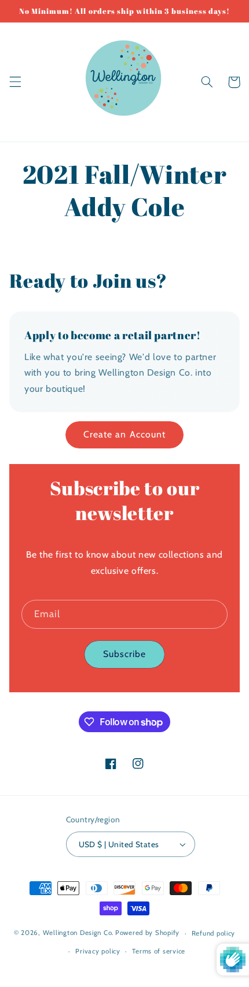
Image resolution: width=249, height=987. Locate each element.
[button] (15, 82)
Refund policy (214, 933)
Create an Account (124, 434)
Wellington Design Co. (78, 933)
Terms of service (158, 951)
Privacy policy (97, 951)
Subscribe (124, 653)
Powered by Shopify (147, 933)
